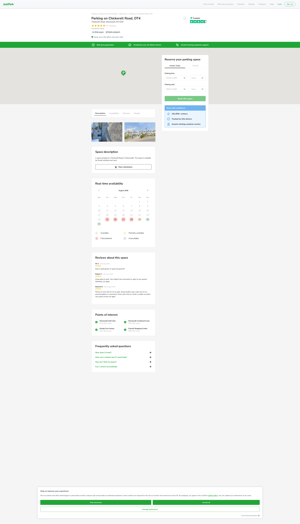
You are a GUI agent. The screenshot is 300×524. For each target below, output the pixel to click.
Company (262, 4)
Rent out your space (225, 4)
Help (272, 4)
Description (100, 113)
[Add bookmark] (184, 18)
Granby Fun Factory (106, 328)
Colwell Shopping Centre (137, 328)
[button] (175, 66)
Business (240, 4)
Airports (251, 4)
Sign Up (290, 4)
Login (280, 4)
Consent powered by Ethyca (249, 515)
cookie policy (213, 495)
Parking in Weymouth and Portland (104, 14)
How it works (208, 4)
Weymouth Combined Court (138, 321)
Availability (114, 113)
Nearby (137, 113)
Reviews (126, 113)
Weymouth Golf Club (107, 321)
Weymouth (123, 14)
